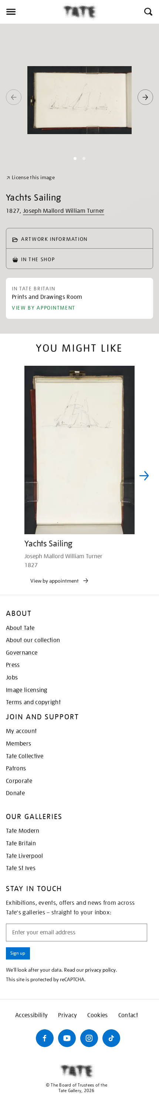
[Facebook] (45, 1038)
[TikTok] (111, 1038)
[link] (30, 177)
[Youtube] (67, 1038)
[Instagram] (89, 1038)
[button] (147, 11)
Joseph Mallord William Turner (63, 211)
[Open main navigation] (31, 11)
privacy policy (100, 969)
